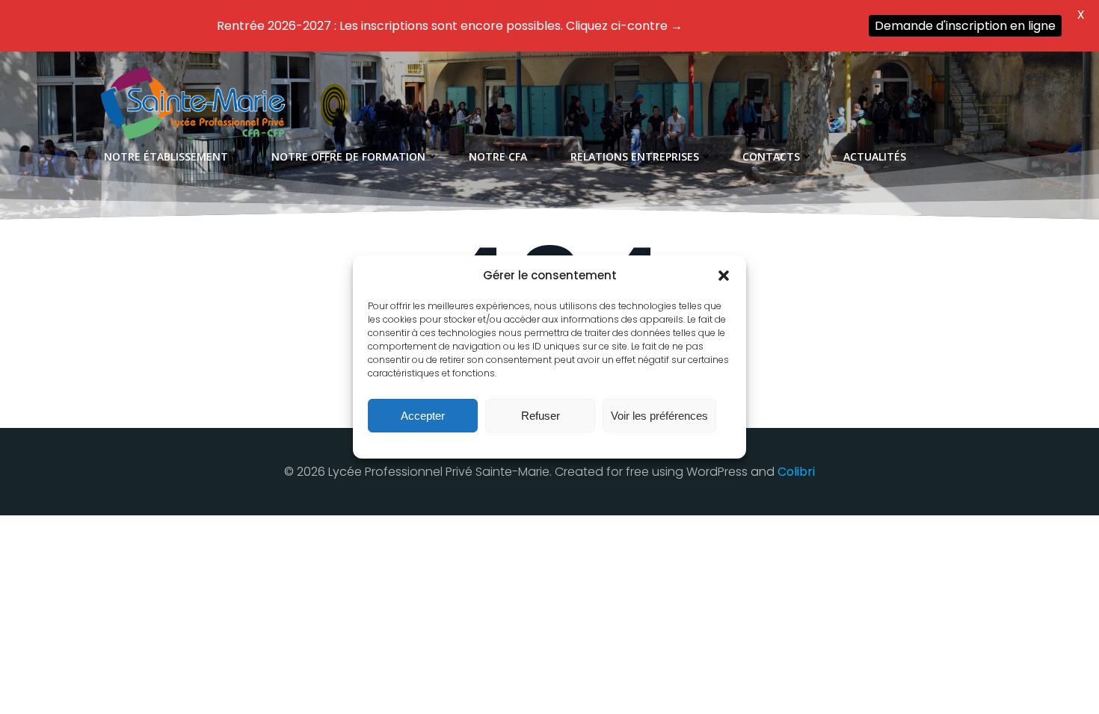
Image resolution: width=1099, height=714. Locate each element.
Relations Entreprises (634, 156)
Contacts (771, 156)
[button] (723, 275)
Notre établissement (166, 156)
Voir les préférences (659, 415)
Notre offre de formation (348, 156)
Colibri (796, 471)
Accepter (423, 415)
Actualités (874, 156)
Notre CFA (498, 156)
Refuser (540, 415)
